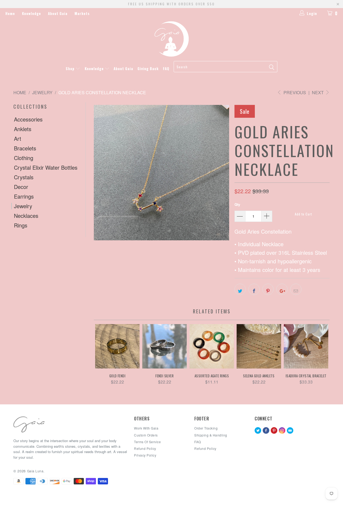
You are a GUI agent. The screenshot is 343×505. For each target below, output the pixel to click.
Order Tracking (206, 428)
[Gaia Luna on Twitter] (258, 431)
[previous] (107, 357)
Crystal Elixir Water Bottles (45, 167)
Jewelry (23, 206)
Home (10, 13)
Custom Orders (146, 435)
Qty (237, 204)
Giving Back (148, 68)
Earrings (24, 196)
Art (17, 138)
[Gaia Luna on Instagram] (282, 431)
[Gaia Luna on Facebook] (266, 431)
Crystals (23, 177)
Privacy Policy (145, 455)
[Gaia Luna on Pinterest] (274, 431)
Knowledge (31, 13)
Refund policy (145, 448)
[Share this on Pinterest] (268, 289)
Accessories (28, 119)
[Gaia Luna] (171, 39)
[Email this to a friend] (295, 289)
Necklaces (26, 215)
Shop (71, 68)
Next (318, 92)
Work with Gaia (146, 428)
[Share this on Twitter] (240, 289)
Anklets (22, 129)
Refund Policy (205, 448)
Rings (20, 225)
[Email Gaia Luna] (290, 431)
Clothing (23, 158)
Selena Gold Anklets (259, 346)
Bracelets (25, 148)
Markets (82, 13)
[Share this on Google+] (282, 289)
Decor (21, 187)
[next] (317, 357)
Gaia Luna (35, 471)
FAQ (166, 68)
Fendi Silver (164, 346)
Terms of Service (147, 441)
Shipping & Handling (210, 435)
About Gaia (58, 13)
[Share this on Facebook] (254, 289)
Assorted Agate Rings (211, 346)
